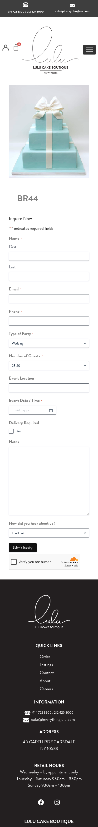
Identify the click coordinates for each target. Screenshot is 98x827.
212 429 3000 (35, 11)
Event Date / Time (25, 400)
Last (12, 267)
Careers (46, 688)
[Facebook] (41, 802)
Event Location (22, 378)
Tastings (46, 664)
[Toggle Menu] (89, 49)
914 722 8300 (16, 11)
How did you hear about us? (32, 523)
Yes (18, 431)
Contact (47, 672)
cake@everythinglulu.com (72, 11)
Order (45, 656)
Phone (15, 311)
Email (15, 289)
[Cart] (16, 47)
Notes (14, 441)
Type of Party (21, 333)
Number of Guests (26, 356)
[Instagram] (57, 802)
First (12, 247)
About (45, 680)
